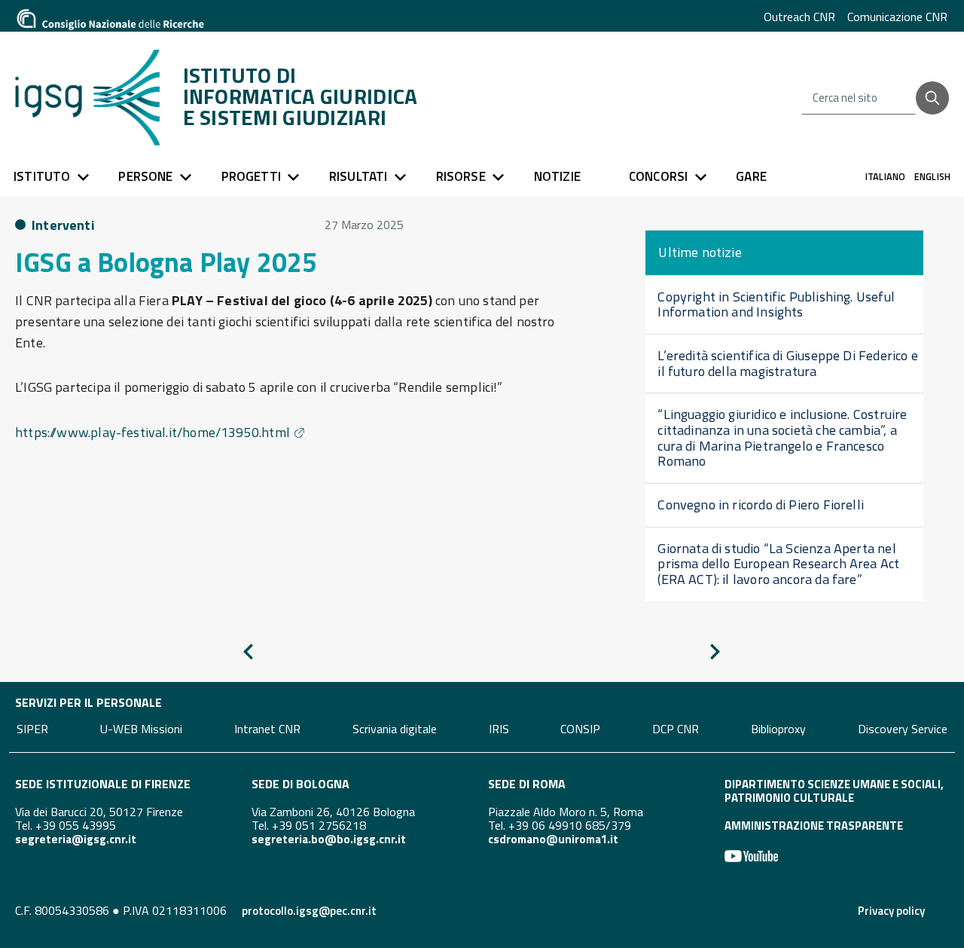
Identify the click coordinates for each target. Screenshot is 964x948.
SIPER (32, 728)
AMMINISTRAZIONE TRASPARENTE (814, 825)
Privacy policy (891, 910)
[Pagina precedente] (248, 654)
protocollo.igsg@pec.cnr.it (309, 910)
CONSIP (580, 728)
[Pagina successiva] (715, 654)
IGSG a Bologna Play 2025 (166, 262)
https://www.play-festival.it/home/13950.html (152, 432)
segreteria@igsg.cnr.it (75, 839)
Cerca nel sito (845, 97)
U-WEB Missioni (141, 728)
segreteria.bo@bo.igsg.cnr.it (329, 839)
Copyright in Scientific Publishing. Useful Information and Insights (776, 304)
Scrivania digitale (394, 728)
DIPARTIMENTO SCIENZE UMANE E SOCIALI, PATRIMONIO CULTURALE (834, 790)
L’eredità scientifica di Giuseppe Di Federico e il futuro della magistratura (787, 363)
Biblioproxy (778, 728)
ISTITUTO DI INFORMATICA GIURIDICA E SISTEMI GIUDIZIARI (300, 96)
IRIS (499, 728)
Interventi (63, 225)
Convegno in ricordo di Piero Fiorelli (760, 504)
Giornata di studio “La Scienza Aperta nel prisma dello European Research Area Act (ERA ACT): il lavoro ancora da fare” (778, 563)
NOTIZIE (557, 176)
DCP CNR (675, 728)
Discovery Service (902, 728)
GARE (751, 176)
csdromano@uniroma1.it (553, 839)
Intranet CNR (267, 728)
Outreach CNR (799, 17)
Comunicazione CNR (897, 17)
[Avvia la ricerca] (932, 98)
